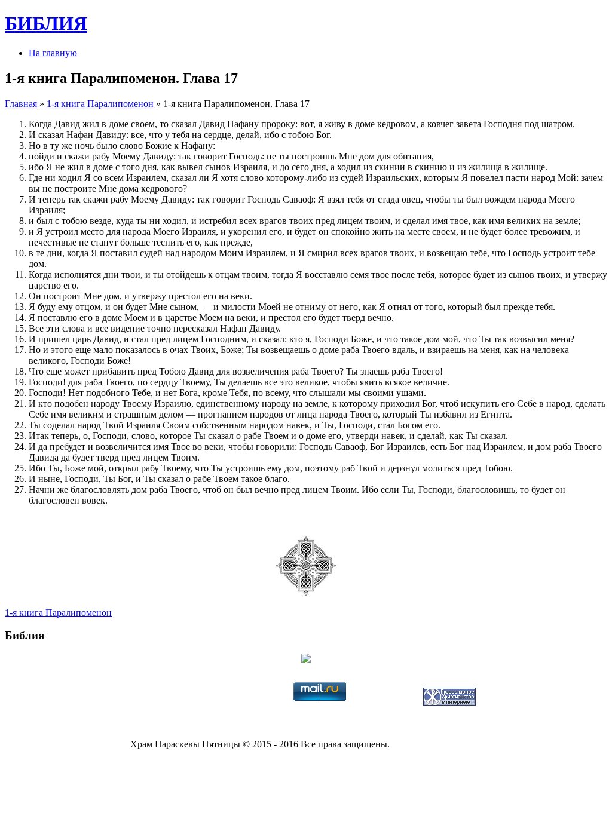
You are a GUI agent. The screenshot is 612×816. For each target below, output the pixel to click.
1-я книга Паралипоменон (100, 104)
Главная (21, 104)
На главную (53, 53)
